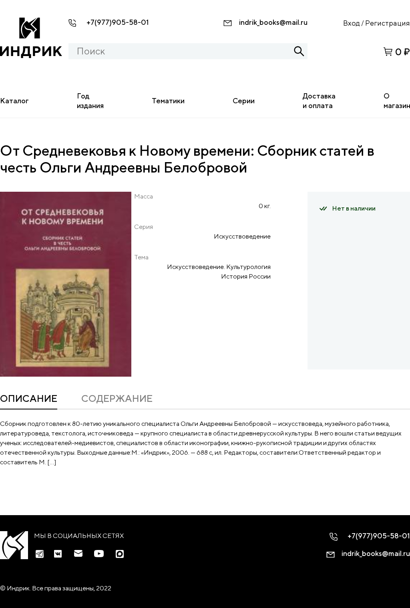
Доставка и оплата (319, 101)
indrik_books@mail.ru (273, 22)
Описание (28, 398)
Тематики (168, 100)
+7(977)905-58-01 (117, 22)
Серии (244, 100)
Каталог (14, 100)
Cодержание (117, 398)
